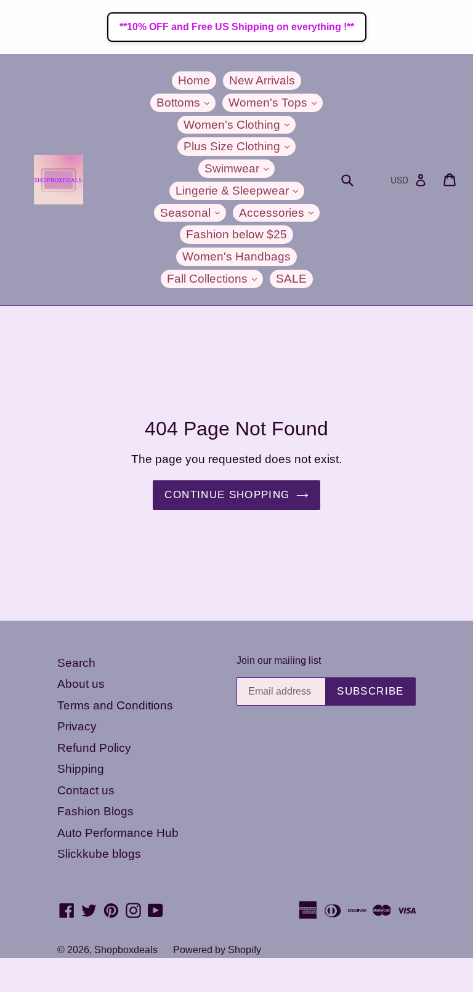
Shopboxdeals (126, 950)
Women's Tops (275, 102)
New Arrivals (262, 80)
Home (194, 80)
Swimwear (239, 168)
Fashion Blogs (95, 811)
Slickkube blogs (99, 853)
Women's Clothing (240, 124)
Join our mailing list (278, 660)
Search (76, 662)
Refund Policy (94, 747)
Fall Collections (215, 278)
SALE (291, 278)
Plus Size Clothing (240, 146)
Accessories (279, 212)
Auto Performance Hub (118, 832)
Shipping (80, 768)
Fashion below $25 (236, 234)
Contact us (86, 790)
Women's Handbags (236, 256)
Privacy (77, 726)
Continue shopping (226, 495)
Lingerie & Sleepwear (240, 190)
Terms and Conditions (115, 705)
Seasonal (193, 212)
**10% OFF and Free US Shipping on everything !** (236, 27)
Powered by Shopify (217, 950)
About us (81, 683)
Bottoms (186, 102)
